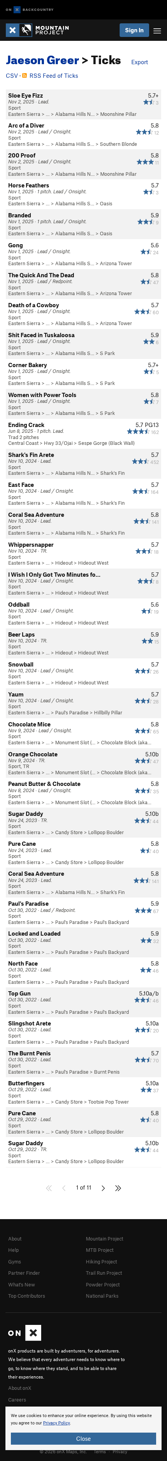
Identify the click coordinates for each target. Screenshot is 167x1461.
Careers (17, 1399)
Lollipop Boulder (106, 832)
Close (83, 1438)
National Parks (102, 1296)
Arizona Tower (116, 263)
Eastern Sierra (24, 114)
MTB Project (99, 1250)
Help (13, 1250)
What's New (21, 1284)
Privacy (120, 1451)
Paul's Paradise (72, 712)
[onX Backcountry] (29, 10)
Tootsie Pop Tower (108, 1102)
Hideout (64, 563)
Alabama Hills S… (74, 144)
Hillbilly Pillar (108, 712)
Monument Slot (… (75, 742)
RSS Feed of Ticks (54, 75)
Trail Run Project (104, 1273)
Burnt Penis (107, 1072)
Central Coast (23, 443)
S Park (107, 353)
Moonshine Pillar (118, 114)
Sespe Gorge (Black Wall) (106, 443)
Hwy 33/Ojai (58, 443)
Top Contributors (26, 1296)
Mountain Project (104, 1238)
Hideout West (93, 563)
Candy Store (69, 832)
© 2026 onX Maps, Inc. (63, 1451)
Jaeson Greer (42, 57)
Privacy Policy (56, 1423)
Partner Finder (24, 1273)
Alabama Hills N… (75, 114)
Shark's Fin (112, 473)
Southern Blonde (118, 144)
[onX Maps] (24, 1339)
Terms (100, 1451)
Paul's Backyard (111, 922)
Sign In (134, 29)
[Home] (41, 30)
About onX (19, 1388)
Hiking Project (101, 1261)
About (14, 1238)
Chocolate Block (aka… (126, 742)
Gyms (14, 1261)
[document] (83, 1428)
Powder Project (103, 1284)
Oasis (106, 203)
